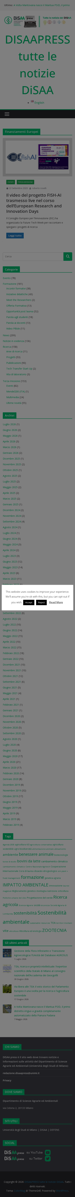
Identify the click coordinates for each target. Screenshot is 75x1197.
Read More (56, 602)
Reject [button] (41, 602)
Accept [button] (28, 602)
